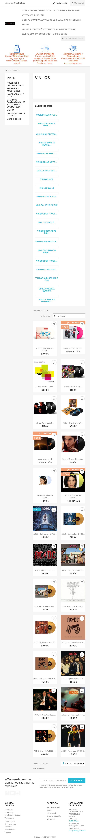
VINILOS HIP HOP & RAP (47, 205)
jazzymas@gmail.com (77, 830)
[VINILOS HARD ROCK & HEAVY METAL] (46, 238)
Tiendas (8, 833)
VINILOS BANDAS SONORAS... (47, 300)
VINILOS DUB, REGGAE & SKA (46, 279)
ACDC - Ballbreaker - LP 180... (45, 534)
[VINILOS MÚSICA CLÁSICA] (46, 286)
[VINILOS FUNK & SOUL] (46, 193)
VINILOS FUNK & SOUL (46, 196)
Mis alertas (51, 819)
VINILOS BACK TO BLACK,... (47, 143)
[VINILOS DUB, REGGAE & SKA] (46, 275)
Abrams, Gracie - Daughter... (73, 459)
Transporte (9, 818)
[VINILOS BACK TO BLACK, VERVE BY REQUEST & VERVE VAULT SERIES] (46, 140)
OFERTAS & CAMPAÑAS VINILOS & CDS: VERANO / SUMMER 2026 (51, 20)
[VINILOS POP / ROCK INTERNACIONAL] (46, 211)
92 (71, 763)
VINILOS (25, 24)
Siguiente (79, 763)
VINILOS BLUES (47, 188)
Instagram (17, 793)
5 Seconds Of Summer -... (73, 348)
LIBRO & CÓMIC (60, 34)
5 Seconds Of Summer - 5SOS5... (45, 349)
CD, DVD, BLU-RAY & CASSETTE (36, 34)
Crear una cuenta (54, 816)
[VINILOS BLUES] (46, 185)
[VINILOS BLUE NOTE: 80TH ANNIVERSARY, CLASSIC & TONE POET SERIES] (46, 159)
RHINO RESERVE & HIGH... (46, 124)
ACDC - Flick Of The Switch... (73, 606)
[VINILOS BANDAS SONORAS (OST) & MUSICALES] (46, 296)
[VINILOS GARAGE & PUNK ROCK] (46, 247)
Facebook (7, 793)
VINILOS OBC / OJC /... (46, 153)
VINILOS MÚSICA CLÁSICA (47, 289)
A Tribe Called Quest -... (73, 387)
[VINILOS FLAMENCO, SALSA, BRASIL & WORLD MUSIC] (46, 266)
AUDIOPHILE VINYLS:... (46, 115)
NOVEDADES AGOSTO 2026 (66, 10)
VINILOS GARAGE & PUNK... (47, 251)
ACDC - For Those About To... (73, 642)
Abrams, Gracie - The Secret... (45, 496)
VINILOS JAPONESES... (46, 134)
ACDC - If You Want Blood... (45, 715)
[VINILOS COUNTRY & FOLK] (46, 228)
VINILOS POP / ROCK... (46, 213)
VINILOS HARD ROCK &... (46, 241)
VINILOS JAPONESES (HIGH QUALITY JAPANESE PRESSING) (48, 29)
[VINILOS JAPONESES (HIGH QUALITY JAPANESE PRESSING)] (46, 131)
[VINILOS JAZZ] (46, 176)
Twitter (12, 793)
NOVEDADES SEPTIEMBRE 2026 (36, 10)
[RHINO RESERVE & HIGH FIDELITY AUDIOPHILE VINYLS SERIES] (46, 120)
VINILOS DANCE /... (47, 222)
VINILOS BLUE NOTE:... (46, 162)
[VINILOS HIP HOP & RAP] (46, 202)
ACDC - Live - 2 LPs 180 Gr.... (45, 751)
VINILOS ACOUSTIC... (47, 170)
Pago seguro (10, 821)
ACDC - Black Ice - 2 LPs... (45, 570)
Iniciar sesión (52, 813)
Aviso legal (9, 809)
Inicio (11, 78)
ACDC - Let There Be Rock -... (73, 715)
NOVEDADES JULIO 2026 (33, 15)
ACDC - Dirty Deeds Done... (73, 570)
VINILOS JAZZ (46, 179)
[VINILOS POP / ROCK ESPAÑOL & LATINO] (46, 258)
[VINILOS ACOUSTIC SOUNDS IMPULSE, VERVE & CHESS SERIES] (46, 168)
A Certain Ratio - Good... (45, 387)
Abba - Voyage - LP (45, 459)
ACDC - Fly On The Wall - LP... (45, 642)
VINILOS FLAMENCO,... (46, 269)
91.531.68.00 (19, 3)
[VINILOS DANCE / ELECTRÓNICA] (46, 219)
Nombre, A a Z (69, 316)
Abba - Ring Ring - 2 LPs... (73, 423)
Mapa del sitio (10, 830)
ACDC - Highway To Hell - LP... (73, 679)
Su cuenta (52, 803)
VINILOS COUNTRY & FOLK (46, 232)
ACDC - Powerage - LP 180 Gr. (73, 751)
